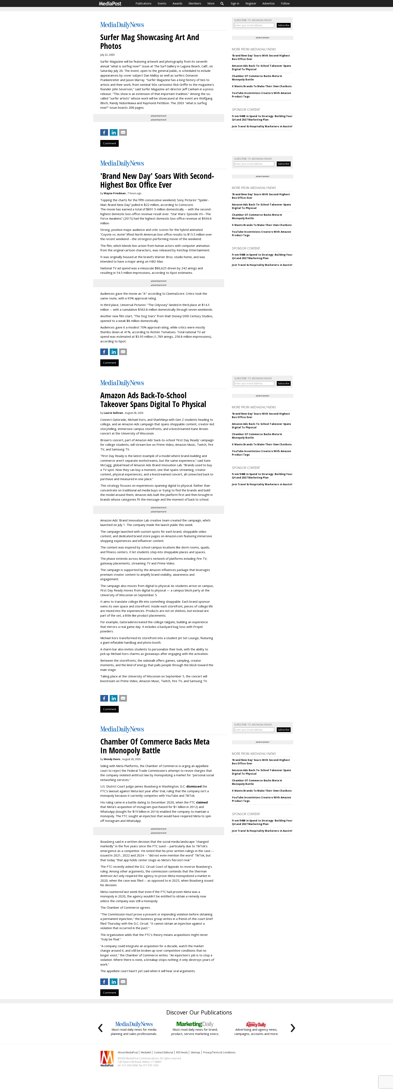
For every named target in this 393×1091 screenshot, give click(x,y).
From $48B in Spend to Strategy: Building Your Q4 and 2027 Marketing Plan (262, 117)
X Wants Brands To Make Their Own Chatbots (262, 86)
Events (162, 3)
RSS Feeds (182, 1052)
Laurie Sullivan (113, 413)
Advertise (268, 3)
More (211, 3)
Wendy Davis (112, 759)
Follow (285, 3)
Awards (177, 3)
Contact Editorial (163, 1052)
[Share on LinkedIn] (113, 132)
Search (222, 3)
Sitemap (195, 1052)
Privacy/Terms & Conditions (219, 1052)
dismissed (194, 786)
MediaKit (146, 1052)
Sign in (235, 3)
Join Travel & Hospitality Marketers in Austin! (262, 126)
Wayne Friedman (115, 193)
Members (195, 3)
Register (250, 3)
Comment (109, 143)
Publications (143, 3)
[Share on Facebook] (104, 132)
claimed (202, 802)
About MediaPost (128, 1052)
